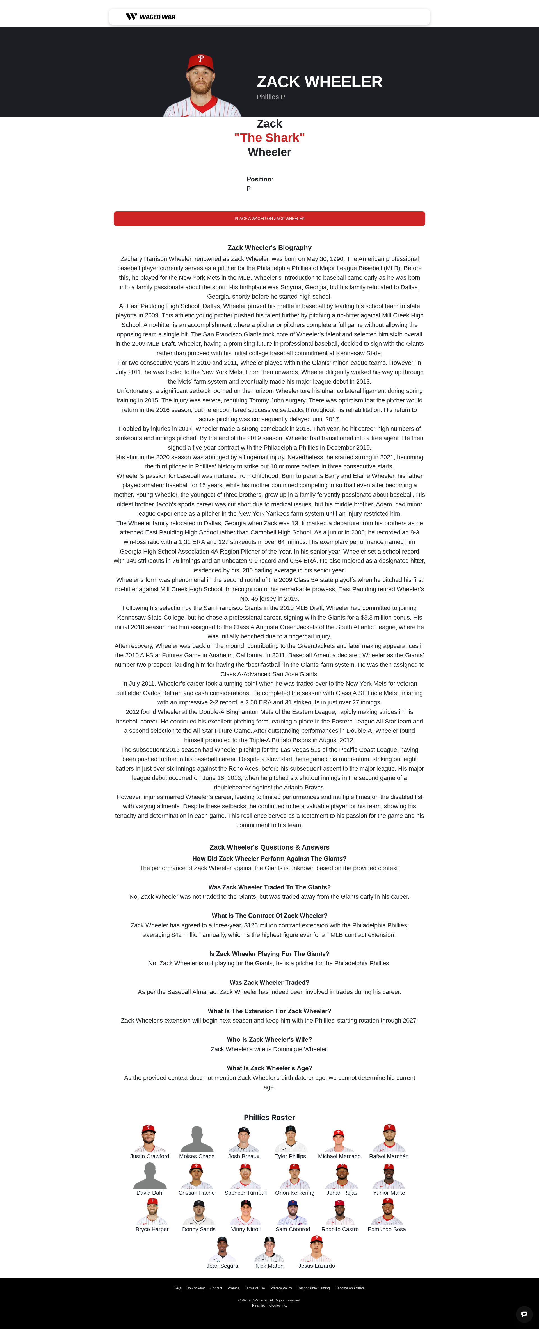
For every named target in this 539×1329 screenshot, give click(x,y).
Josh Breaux (243, 1156)
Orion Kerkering (294, 1193)
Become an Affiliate (350, 1288)
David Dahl (149, 1193)
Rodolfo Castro (340, 1229)
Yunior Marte (389, 1193)
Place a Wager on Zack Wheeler (270, 218)
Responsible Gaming (314, 1288)
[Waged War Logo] (151, 16)
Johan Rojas (341, 1193)
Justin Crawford (149, 1156)
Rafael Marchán (389, 1156)
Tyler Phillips (290, 1156)
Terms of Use (255, 1288)
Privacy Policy (281, 1288)
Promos (233, 1288)
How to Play (195, 1288)
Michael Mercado (339, 1156)
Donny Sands (199, 1229)
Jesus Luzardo (316, 1266)
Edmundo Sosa (387, 1229)
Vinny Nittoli (246, 1229)
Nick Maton (269, 1266)
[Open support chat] (524, 1314)
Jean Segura (222, 1266)
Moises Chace (196, 1156)
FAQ (177, 1288)
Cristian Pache (197, 1193)
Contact (216, 1288)
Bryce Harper (152, 1229)
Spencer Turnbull (246, 1193)
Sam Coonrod (293, 1229)
